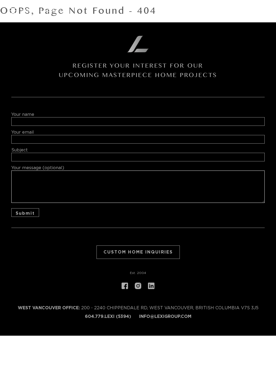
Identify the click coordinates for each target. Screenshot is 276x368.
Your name (22, 114)
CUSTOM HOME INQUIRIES (138, 252)
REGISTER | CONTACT (45, 11)
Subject (19, 150)
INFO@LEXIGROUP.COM (165, 316)
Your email (22, 132)
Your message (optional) (37, 168)
